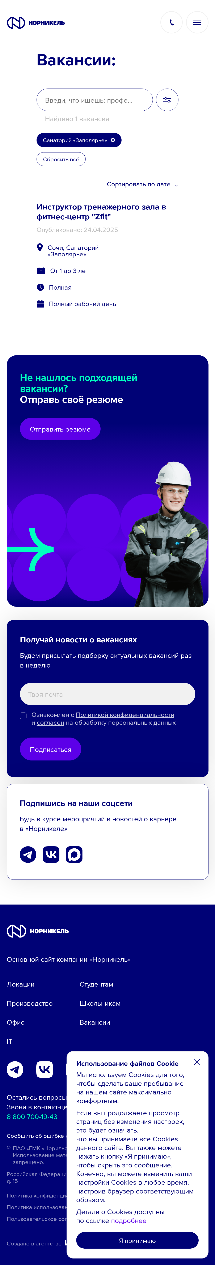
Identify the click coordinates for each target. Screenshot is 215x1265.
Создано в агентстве (34, 1243)
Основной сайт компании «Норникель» (69, 959)
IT (9, 1041)
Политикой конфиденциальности (125, 714)
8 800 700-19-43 (32, 1116)
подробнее (129, 1220)
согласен (50, 722)
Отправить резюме (60, 429)
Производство (30, 1003)
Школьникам (100, 1003)
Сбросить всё (61, 159)
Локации (20, 984)
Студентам (96, 984)
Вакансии (95, 1022)
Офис (15, 1022)
